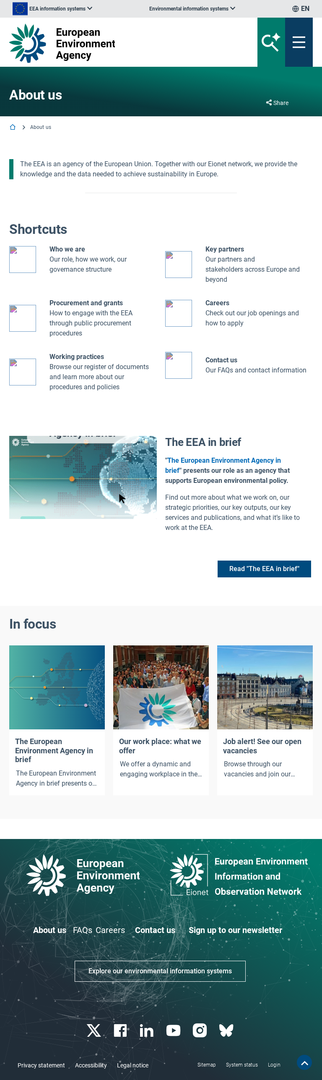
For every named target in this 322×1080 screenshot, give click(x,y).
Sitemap (206, 1065)
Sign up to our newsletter (235, 930)
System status (242, 1065)
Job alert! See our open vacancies (262, 746)
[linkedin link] (147, 1030)
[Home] (13, 127)
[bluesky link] (227, 1030)
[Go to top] (304, 1062)
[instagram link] (200, 1030)
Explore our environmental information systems (160, 971)
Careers (110, 930)
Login (274, 1065)
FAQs (82, 930)
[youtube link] (174, 1030)
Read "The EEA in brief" (264, 569)
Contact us (221, 360)
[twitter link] (94, 1030)
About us (49, 930)
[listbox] (52, 9)
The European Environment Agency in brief (54, 750)
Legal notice (132, 1065)
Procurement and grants (86, 303)
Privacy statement (41, 1065)
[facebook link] (121, 1030)
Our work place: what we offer (160, 746)
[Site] (108, 43)
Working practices (76, 357)
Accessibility (91, 1065)
